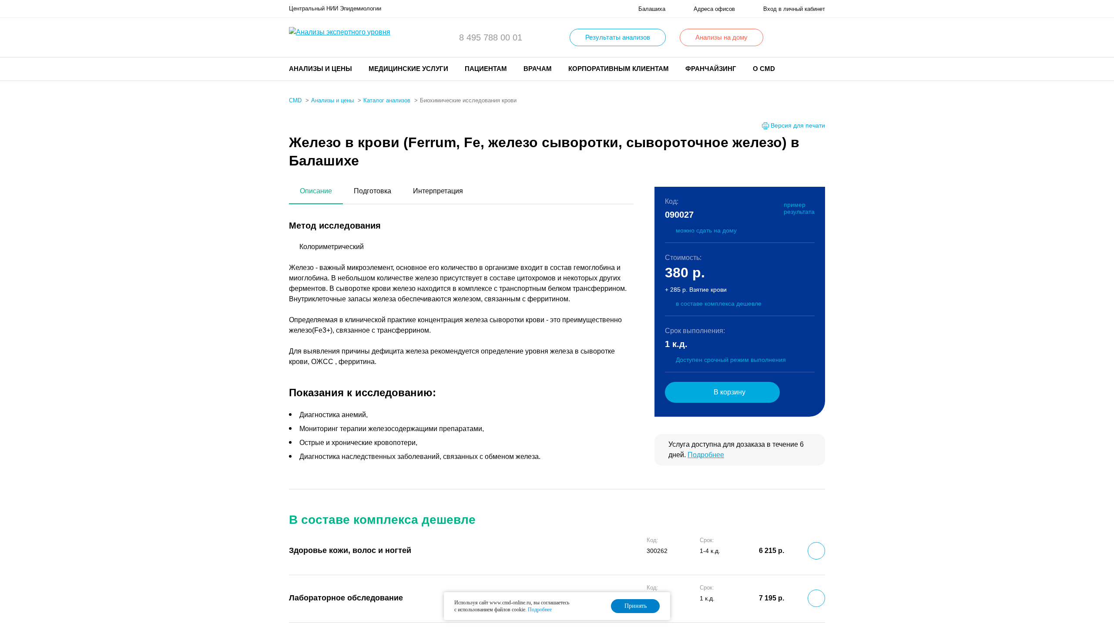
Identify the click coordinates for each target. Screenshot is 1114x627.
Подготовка (372, 191)
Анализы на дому (721, 37)
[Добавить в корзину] (816, 551)
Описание (316, 191)
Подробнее (706, 454)
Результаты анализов (617, 37)
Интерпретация (438, 191)
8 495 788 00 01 (490, 37)
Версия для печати (798, 125)
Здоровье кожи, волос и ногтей (350, 550)
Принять (635, 606)
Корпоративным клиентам (618, 68)
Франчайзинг (710, 68)
